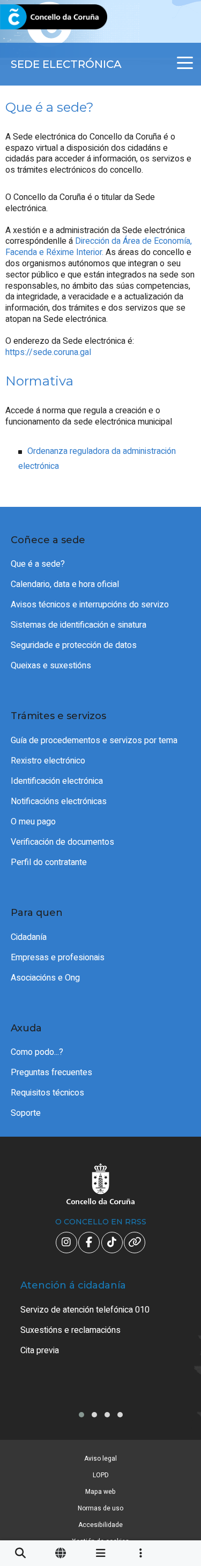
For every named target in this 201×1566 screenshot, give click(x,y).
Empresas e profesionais (58, 957)
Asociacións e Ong (45, 977)
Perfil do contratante (49, 862)
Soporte (26, 1113)
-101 (176, 1467)
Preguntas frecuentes (51, 1072)
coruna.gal (33, 17)
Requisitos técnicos (47, 1092)
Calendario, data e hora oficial (65, 584)
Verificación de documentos (62, 842)
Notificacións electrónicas (59, 801)
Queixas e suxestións (51, 665)
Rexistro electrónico (48, 760)
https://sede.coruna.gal (48, 352)
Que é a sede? (38, 564)
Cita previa (39, 1350)
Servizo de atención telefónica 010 (85, 1309)
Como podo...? (37, 1052)
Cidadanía (29, 937)
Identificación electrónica (57, 781)
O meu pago (33, 821)
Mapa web (100, 1491)
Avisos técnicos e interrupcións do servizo (90, 604)
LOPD (101, 1475)
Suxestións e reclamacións (70, 1330)
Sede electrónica (66, 64)
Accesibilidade (100, 1525)
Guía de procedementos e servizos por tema (94, 740)
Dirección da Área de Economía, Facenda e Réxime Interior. (98, 247)
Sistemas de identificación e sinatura (78, 625)
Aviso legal (100, 1458)
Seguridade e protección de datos (74, 645)
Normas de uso (100, 1508)
